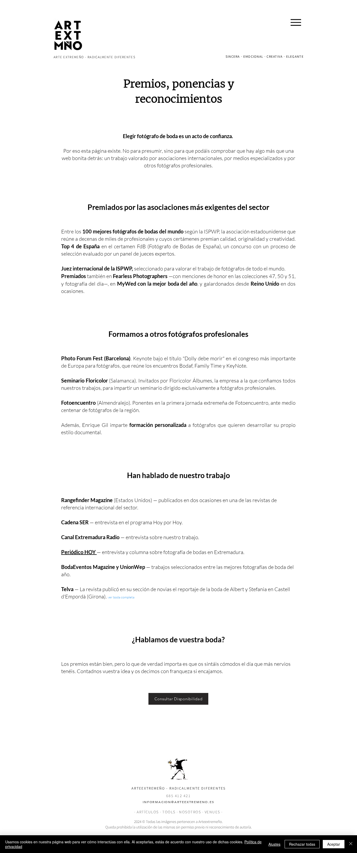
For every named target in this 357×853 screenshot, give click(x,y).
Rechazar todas (302, 844)
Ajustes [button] (274, 844)
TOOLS (169, 811)
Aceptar (333, 844)
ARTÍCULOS (148, 811)
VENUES (213, 811)
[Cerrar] (351, 844)
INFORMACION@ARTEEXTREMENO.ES (178, 802)
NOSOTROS (190, 811)
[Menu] (296, 22)
